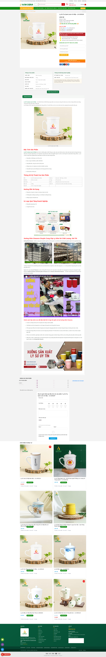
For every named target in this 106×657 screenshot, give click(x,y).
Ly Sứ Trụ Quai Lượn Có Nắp (30, 152)
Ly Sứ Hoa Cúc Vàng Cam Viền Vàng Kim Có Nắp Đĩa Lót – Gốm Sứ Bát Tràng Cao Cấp (35, 525)
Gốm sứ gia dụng (41, 636)
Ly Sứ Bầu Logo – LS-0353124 (61, 569)
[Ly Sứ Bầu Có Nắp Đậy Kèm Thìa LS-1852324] (36, 595)
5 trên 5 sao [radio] (65, 406)
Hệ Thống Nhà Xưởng (39, 8)
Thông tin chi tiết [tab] (27, 96)
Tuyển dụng (84, 0)
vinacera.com (25, 644)
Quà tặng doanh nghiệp (42, 639)
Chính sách (80, 650)
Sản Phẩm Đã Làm (71, 8)
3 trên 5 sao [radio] (57, 406)
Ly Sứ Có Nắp (32, 11)
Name (40, 426)
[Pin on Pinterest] (66, 64)
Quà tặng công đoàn (47, 647)
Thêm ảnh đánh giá (42, 417)
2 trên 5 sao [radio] (53, 406)
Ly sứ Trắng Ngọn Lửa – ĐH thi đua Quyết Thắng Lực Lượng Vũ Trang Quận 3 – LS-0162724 (69, 479)
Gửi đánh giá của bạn (78, 380)
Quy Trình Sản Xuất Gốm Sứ (51, 8)
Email (55, 426)
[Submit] (63, 4)
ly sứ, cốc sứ (66, 27)
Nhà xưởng (56, 630)
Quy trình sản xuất (60, 647)
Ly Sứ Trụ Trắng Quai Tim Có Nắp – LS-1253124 (32, 569)
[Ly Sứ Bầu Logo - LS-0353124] (70, 551)
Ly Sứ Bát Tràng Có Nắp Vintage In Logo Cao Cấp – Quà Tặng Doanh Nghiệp (69, 525)
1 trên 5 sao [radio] (49, 406)
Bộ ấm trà (40, 630)
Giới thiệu (71, 0)
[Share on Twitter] (62, 64)
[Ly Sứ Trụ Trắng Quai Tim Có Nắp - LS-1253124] (36, 551)
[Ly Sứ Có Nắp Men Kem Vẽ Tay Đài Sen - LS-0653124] (70, 595)
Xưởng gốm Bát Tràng (54, 647)
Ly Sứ (27, 11)
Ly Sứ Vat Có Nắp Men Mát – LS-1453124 (31, 478)
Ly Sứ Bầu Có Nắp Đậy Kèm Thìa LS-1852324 (32, 612)
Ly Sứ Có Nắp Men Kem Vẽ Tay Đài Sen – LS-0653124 (67, 612)
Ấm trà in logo (33, 647)
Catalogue (40, 642)
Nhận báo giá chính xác (53, 91)
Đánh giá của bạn (42, 408)
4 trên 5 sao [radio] (61, 406)
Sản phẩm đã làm (67, 647)
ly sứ (66, 29)
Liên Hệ (79, 0)
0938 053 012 (71, 629)
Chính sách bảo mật (57, 639)
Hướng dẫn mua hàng (57, 636)
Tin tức (75, 0)
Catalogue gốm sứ (73, 647)
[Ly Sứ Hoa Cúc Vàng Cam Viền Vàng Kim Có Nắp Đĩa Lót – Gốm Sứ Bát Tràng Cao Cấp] (36, 507)
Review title (41, 397)
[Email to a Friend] (64, 64)
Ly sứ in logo (28, 647)
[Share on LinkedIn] (68, 64)
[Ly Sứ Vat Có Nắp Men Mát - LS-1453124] (36, 461)
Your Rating (41, 403)
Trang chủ (22, 11)
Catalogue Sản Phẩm (62, 8)
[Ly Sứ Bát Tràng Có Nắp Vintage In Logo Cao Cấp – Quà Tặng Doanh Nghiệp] (70, 507)
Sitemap (84, 650)
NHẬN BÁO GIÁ (29, 482)
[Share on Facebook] (60, 64)
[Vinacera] (28, 632)
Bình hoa (40, 633)
